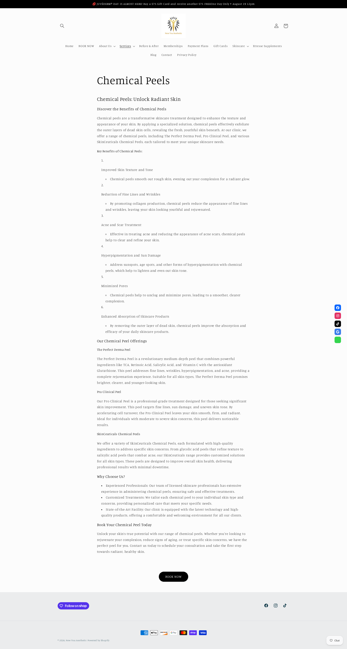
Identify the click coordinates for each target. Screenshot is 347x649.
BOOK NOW (173, 576)
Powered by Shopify (98, 640)
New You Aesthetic (76, 640)
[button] (62, 26)
